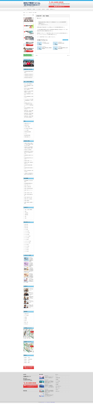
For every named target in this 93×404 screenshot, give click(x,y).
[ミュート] (31, 65)
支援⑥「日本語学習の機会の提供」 (28, 195)
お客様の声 (43, 9)
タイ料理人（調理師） (27, 126)
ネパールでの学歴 (26, 237)
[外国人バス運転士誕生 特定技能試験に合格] (39, 49)
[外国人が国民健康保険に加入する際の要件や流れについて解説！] (26, 281)
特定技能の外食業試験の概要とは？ (28, 165)
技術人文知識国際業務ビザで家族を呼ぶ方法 (28, 108)
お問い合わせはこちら (59, 6)
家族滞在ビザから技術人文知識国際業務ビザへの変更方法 (28, 92)
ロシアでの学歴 (26, 244)
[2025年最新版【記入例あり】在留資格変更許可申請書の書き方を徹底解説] (26, 265)
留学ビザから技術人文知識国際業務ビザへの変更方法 (28, 89)
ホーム (25, 9)
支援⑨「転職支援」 (27, 200)
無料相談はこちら (52, 9)
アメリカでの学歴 (26, 234)
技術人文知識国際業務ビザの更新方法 (28, 94)
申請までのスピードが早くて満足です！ (31, 301)
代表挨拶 (34, 9)
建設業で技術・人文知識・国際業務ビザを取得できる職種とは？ (28, 111)
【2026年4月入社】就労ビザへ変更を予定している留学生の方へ (49, 377)
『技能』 (25, 211)
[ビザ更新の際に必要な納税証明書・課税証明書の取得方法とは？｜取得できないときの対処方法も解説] (26, 270)
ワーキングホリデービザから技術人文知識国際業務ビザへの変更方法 (28, 100)
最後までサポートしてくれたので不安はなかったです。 (31, 294)
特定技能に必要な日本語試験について (28, 168)
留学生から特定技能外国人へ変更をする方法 (28, 171)
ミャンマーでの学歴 (27, 232)
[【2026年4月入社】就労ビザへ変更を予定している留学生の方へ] (41, 379)
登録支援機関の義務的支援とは (28, 183)
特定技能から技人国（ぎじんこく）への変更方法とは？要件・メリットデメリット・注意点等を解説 (28, 105)
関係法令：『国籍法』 (27, 362)
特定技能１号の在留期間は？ (28, 149)
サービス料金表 (38, 9)
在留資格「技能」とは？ (27, 123)
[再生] (24, 65)
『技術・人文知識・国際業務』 (28, 209)
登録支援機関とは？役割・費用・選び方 (28, 181)
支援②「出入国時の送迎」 (27, 186)
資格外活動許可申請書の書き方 (28, 77)
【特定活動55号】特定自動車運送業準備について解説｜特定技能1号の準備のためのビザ (49, 391)
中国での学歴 (26, 224)
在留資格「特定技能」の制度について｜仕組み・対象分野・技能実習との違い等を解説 (28, 144)
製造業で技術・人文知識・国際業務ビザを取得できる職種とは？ (28, 116)
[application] (28, 64)
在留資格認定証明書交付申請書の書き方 (28, 72)
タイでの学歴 (26, 229)
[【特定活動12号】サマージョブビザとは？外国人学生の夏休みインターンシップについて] (41, 396)
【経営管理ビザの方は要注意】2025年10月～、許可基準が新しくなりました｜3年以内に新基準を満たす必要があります (46, 386)
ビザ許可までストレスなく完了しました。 (31, 289)
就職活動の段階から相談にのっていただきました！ (31, 298)
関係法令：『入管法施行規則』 (28, 359)
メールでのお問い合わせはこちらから (29, 367)
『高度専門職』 (26, 214)
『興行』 (25, 216)
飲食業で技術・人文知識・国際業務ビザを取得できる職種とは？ (28, 114)
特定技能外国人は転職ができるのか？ (28, 156)
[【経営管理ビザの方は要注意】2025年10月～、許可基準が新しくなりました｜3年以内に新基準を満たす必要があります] (41, 387)
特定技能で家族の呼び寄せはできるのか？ (28, 158)
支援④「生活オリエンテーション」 (28, 191)
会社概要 (47, 9)
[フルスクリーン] (32, 65)
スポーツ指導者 (26, 130)
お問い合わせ (57, 391)
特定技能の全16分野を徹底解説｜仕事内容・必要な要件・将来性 (28, 147)
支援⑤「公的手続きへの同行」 (28, 192)
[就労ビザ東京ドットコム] (32, 4)
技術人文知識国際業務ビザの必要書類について (28, 86)
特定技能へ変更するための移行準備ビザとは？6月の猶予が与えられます (28, 152)
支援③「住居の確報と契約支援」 (28, 188)
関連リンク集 (26, 322)
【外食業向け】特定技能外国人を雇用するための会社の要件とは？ (28, 174)
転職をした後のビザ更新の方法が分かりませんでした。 (31, 306)
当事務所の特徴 (29, 9)
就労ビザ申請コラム (58, 386)
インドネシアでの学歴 (27, 236)
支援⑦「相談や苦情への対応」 (28, 197)
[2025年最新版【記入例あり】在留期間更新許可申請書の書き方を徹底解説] (26, 260)
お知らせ (25, 320)
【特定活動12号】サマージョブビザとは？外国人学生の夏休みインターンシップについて (49, 395)
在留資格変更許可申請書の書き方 (28, 74)
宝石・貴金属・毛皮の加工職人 (28, 128)
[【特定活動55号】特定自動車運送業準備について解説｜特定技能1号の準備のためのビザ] (41, 392)
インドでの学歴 (26, 249)
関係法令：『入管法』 (27, 357)
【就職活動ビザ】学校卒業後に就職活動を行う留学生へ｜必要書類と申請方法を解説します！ (49, 382)
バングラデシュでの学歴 (27, 241)
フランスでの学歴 (26, 246)
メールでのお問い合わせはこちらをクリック (31, 386)
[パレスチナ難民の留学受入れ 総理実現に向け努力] (55, 49)
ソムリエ (25, 133)
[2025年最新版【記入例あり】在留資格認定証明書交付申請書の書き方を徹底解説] (26, 276)
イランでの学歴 (26, 251)
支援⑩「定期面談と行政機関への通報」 (28, 203)
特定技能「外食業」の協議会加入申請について (28, 163)
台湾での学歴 (26, 227)
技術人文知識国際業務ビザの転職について (28, 97)
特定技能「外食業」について (28, 160)
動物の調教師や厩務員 (27, 135)
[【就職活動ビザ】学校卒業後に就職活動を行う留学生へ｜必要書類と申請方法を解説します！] (41, 383)
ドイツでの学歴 (26, 239)
